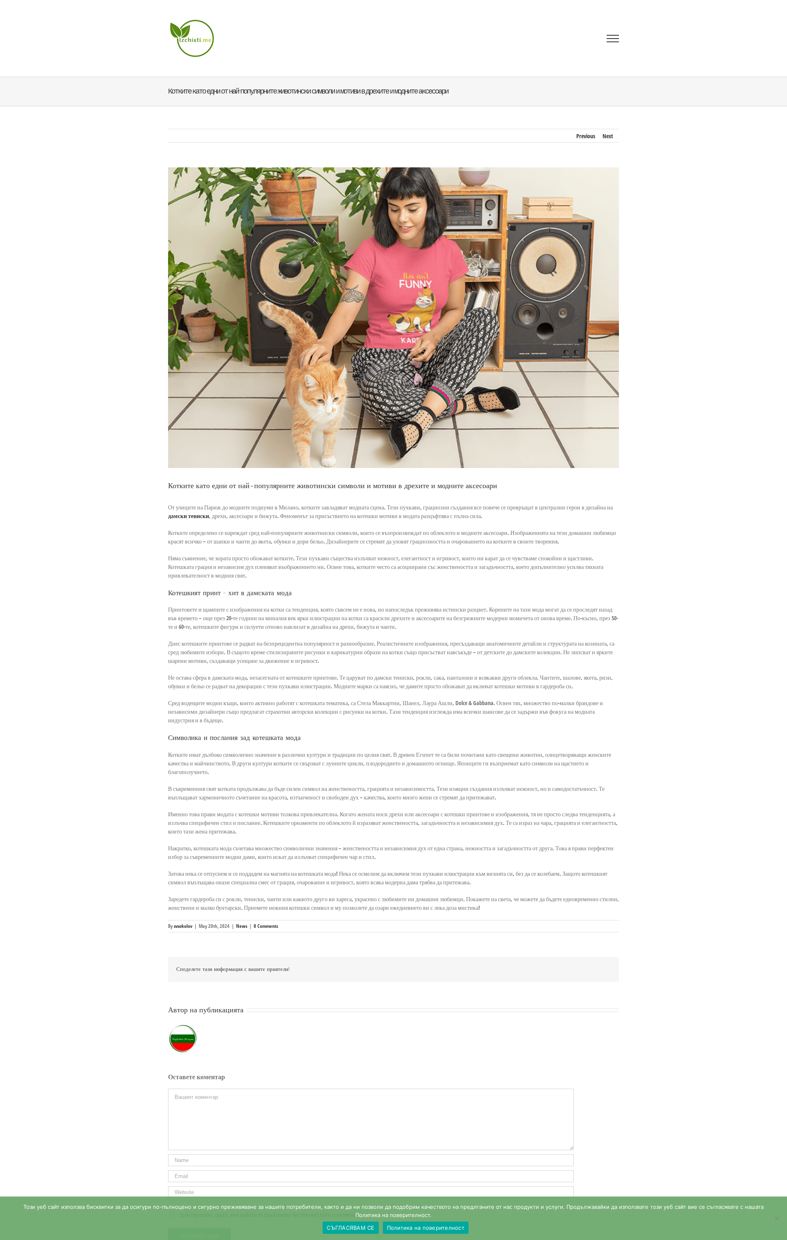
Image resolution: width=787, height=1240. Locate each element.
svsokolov (183, 926)
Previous (585, 136)
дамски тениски (188, 516)
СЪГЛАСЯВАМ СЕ (350, 1227)
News (241, 926)
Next (608, 136)
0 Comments (266, 926)
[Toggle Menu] (613, 38)
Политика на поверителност (425, 1227)
